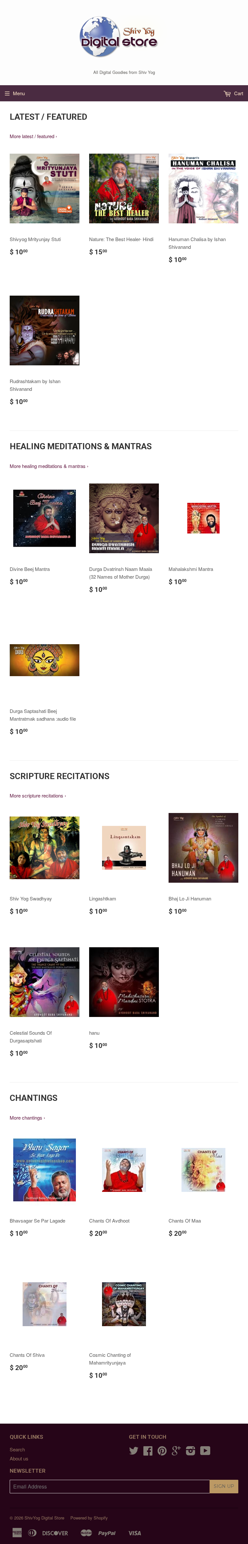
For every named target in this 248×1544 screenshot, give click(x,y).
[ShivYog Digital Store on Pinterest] (162, 1452)
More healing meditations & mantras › (49, 465)
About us (19, 1458)
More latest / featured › (33, 136)
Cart (238, 93)
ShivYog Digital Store (44, 1518)
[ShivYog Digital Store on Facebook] (148, 1452)
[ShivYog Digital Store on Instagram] (191, 1452)
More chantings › (27, 1117)
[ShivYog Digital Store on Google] (176, 1452)
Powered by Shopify (89, 1518)
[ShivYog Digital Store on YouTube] (205, 1452)
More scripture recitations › (38, 795)
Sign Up (224, 1486)
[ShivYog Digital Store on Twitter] (134, 1452)
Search (17, 1449)
